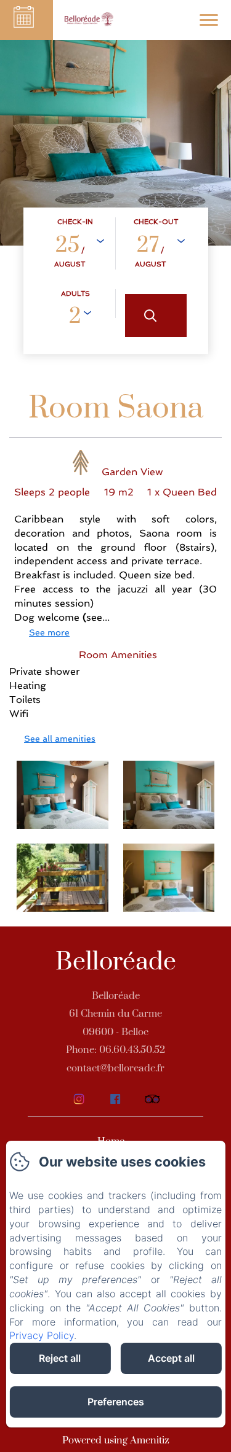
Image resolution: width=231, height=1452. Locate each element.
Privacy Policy (41, 1335)
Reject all (60, 1358)
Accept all (171, 1358)
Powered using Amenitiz (115, 1440)
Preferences (115, 1402)
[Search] (156, 315)
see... (98, 617)
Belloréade (115, 962)
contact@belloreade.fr (115, 1068)
